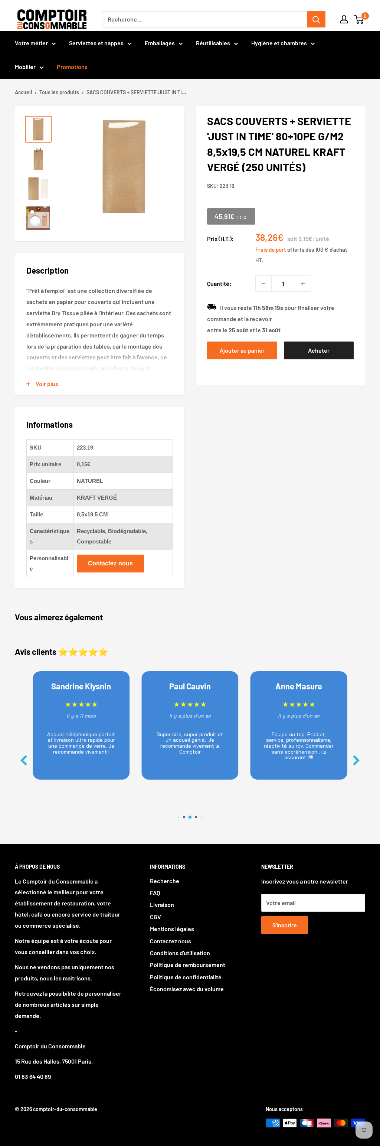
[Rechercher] (316, 19)
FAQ (155, 892)
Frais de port (270, 249)
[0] (359, 19)
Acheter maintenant (319, 353)
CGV (155, 916)
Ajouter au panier (242, 350)
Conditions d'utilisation (180, 952)
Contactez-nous (110, 563)
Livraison (162, 904)
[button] (356, 760)
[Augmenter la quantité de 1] (303, 283)
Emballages (160, 42)
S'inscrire (284, 924)
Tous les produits (59, 92)
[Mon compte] (344, 19)
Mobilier (25, 66)
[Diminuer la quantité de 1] (263, 283)
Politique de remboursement (187, 964)
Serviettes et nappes (96, 42)
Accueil (23, 92)
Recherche (164, 880)
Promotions (72, 66)
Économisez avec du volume (187, 988)
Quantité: (219, 283)
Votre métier (31, 42)
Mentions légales (172, 928)
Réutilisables (213, 42)
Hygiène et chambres (279, 42)
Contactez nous (170, 940)
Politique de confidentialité (186, 976)
